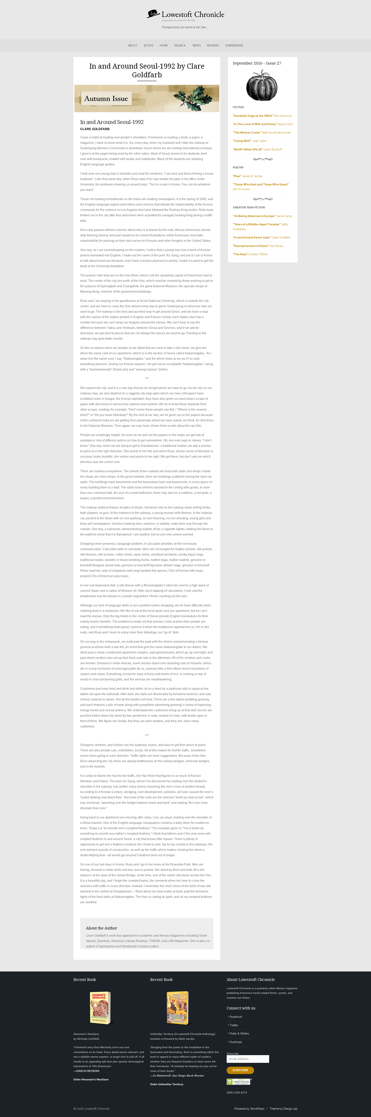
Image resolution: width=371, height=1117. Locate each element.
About (132, 45)
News (197, 45)
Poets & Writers (239, 1033)
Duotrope (236, 1042)
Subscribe (233, 1053)
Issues (178, 45)
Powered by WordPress (249, 1108)
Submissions (234, 45)
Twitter (234, 1025)
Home (164, 45)
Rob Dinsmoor (262, 115)
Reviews (213, 45)
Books (148, 45)
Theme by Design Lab (284, 1108)
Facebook (236, 1016)
